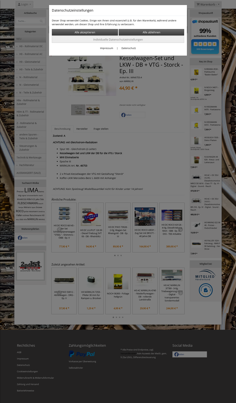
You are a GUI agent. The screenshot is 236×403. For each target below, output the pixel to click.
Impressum (106, 48)
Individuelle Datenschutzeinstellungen (118, 39)
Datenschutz (128, 48)
